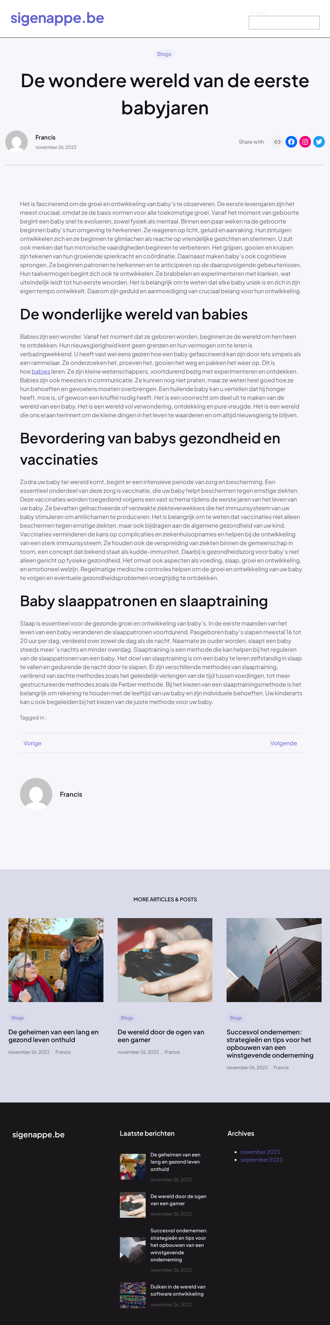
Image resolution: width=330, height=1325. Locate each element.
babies (41, 371)
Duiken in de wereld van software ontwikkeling (178, 1290)
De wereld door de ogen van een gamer (161, 1035)
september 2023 (261, 1159)
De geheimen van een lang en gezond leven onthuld (53, 1035)
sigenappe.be (57, 17)
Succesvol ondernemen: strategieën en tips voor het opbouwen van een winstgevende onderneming (270, 1043)
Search (257, 11)
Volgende (283, 743)
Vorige (33, 743)
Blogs (164, 53)
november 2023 (260, 1151)
